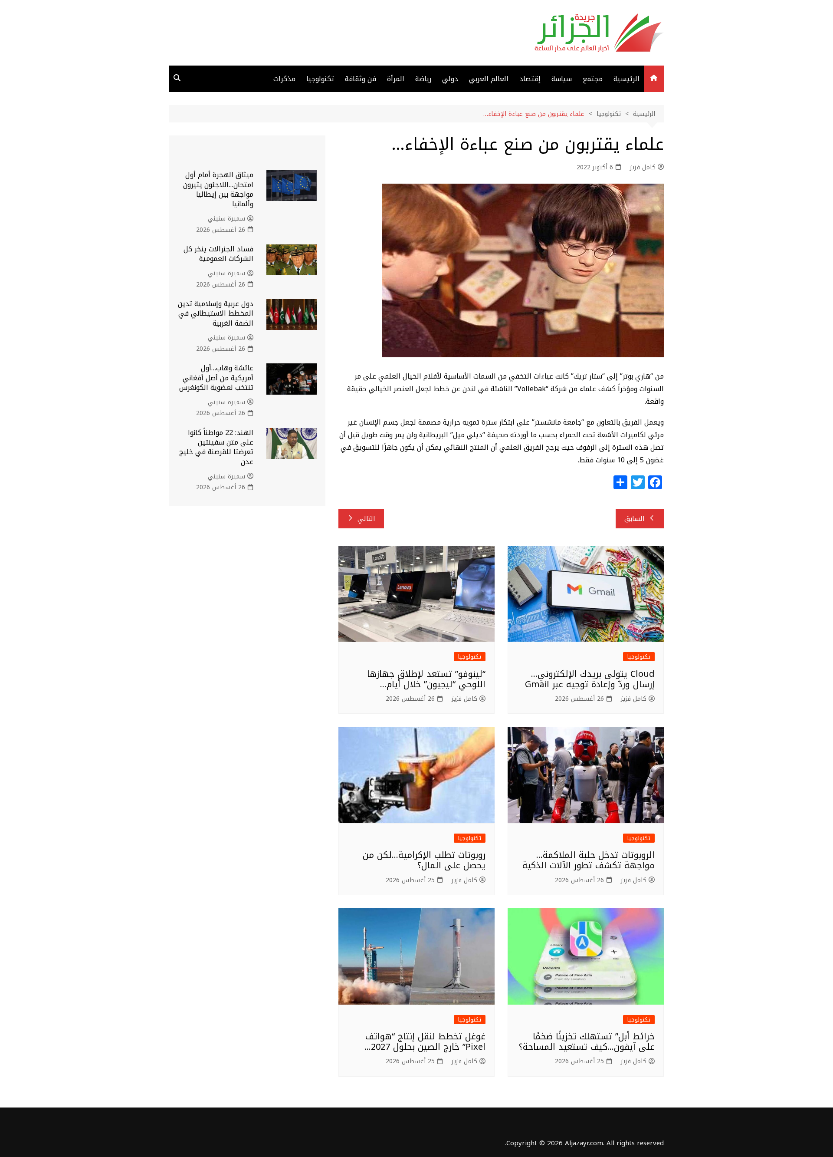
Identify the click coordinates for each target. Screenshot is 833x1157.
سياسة (561, 79)
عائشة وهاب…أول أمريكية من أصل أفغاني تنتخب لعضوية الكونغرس (216, 377)
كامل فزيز (643, 167)
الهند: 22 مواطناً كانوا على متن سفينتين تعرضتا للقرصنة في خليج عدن (216, 447)
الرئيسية (626, 79)
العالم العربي (488, 79)
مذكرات (284, 79)
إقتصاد (530, 79)
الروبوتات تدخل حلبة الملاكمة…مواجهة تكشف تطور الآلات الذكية (588, 860)
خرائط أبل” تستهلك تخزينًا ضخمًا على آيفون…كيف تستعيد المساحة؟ (587, 1041)
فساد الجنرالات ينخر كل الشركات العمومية (218, 253)
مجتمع (593, 79)
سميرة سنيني (226, 219)
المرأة (395, 79)
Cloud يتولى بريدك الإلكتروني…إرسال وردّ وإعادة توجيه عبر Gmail (590, 679)
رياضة (423, 79)
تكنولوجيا (320, 79)
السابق (634, 519)
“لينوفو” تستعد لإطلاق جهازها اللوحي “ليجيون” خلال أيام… (426, 679)
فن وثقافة (360, 79)
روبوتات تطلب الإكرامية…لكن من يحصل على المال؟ (424, 860)
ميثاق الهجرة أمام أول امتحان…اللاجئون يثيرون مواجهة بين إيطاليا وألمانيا (218, 189)
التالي (366, 519)
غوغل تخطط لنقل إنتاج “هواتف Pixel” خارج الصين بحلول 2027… (424, 1041)
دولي (450, 79)
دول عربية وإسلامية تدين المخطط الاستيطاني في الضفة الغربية (215, 313)
